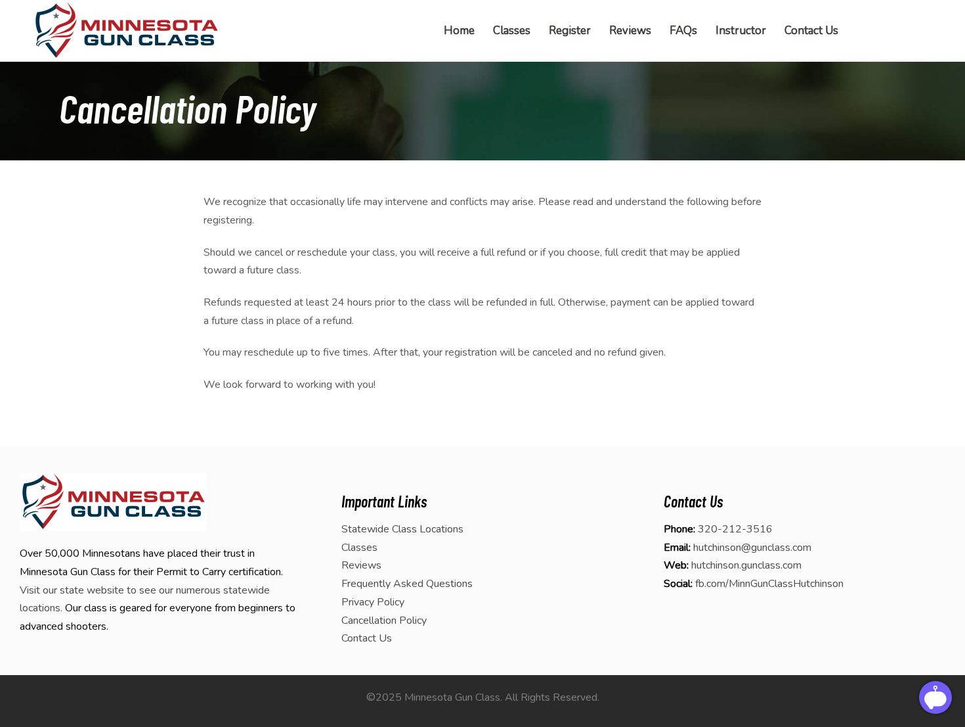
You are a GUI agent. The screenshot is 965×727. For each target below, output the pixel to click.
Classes (359, 547)
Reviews (361, 565)
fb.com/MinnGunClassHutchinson (769, 583)
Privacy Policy (372, 602)
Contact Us (366, 638)
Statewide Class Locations (402, 529)
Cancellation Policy (384, 620)
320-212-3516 (735, 529)
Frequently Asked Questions (407, 583)
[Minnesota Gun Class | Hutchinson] (126, 31)
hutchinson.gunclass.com (746, 565)
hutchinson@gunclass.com (752, 547)
